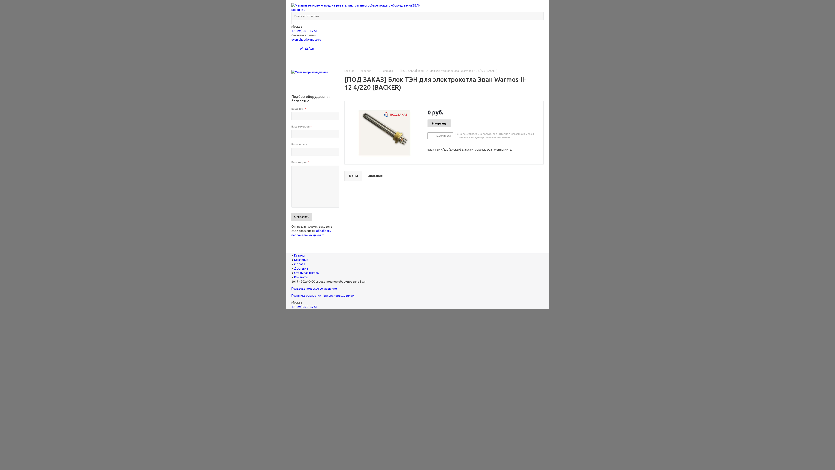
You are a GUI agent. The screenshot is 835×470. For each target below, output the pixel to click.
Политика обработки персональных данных (322, 295)
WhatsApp (306, 48)
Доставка (433, 59)
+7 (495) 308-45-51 (304, 31)
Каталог (307, 59)
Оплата (396, 59)
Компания (359, 59)
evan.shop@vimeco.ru (306, 39)
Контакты (524, 59)
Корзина (298, 10)
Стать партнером (479, 59)
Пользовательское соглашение (314, 288)
